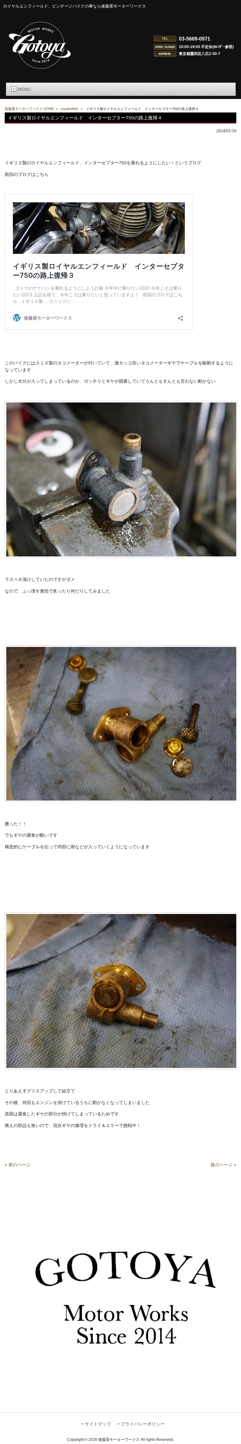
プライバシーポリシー (143, 1424)
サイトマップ (98, 1424)
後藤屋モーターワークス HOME (29, 109)
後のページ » (223, 1164)
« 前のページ (17, 1164)
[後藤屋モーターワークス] (40, 69)
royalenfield (69, 109)
